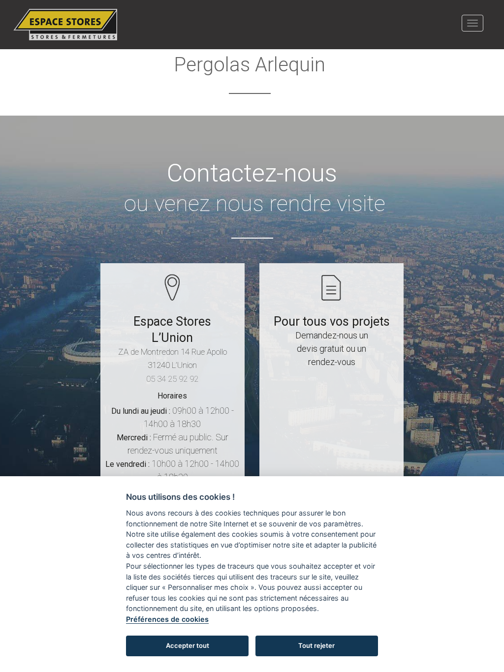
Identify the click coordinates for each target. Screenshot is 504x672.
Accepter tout (187, 645)
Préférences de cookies (167, 619)
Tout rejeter (316, 645)
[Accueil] (69, 24)
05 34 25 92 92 (172, 379)
